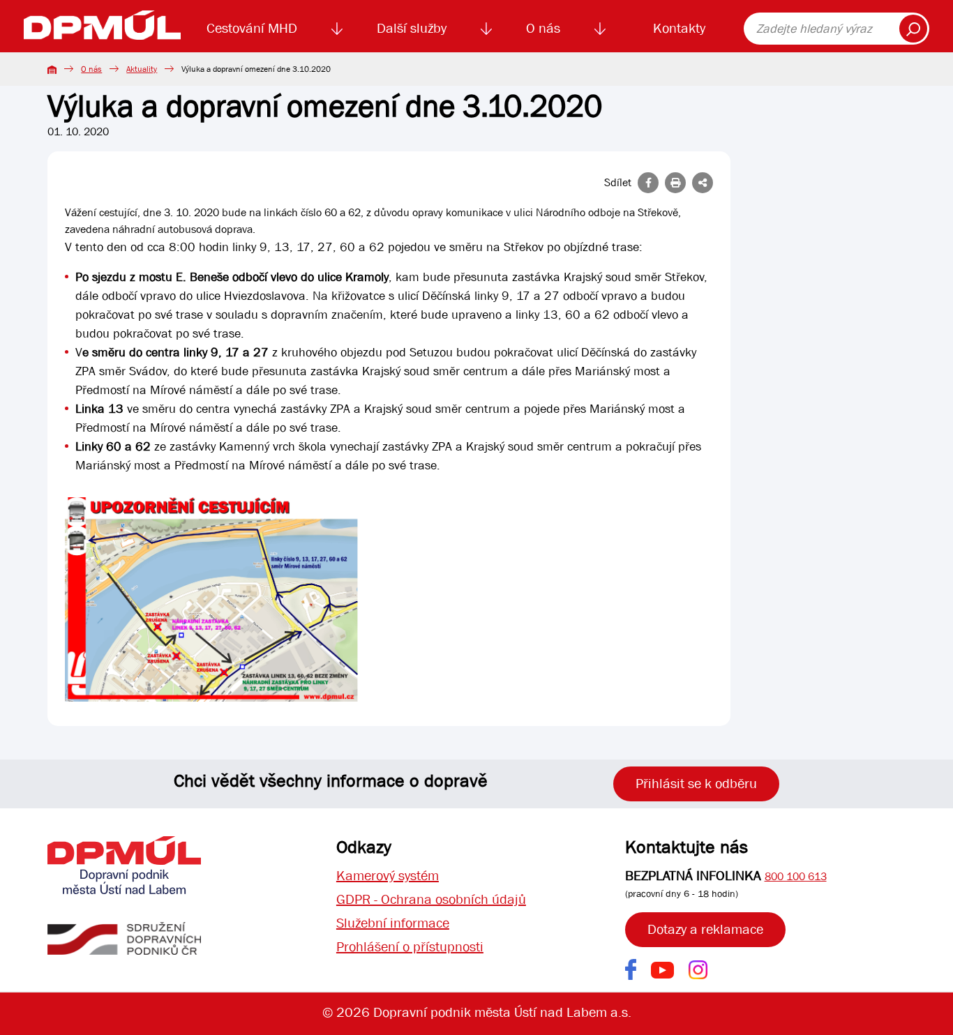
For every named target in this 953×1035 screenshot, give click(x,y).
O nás (543, 28)
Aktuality (141, 69)
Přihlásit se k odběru (696, 783)
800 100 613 (796, 876)
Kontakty (679, 28)
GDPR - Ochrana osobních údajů (431, 899)
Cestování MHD (252, 28)
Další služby (412, 28)
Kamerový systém (387, 875)
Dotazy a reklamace (705, 929)
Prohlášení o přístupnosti (409, 946)
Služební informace (392, 923)
